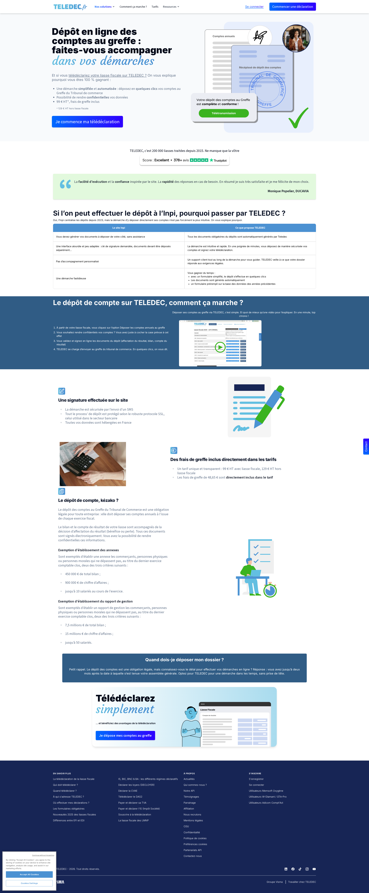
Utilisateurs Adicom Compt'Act (266, 802)
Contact (366, 446)
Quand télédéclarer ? (65, 790)
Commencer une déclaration (292, 6)
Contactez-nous (193, 856)
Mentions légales (193, 820)
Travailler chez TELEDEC (302, 881)
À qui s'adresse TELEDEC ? (68, 796)
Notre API (189, 790)
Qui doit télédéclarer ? (65, 784)
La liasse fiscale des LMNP (133, 820)
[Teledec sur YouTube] (314, 869)
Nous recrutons (192, 814)
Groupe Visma (275, 881)
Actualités (189, 779)
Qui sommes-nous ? (195, 784)
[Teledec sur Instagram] (307, 869)
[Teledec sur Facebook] (293, 869)
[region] (29, 871)
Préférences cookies (195, 844)
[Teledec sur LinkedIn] (286, 869)
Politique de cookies (195, 838)
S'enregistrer (256, 779)
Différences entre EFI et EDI (68, 820)
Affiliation (189, 808)
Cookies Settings (29, 883)
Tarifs (154, 6)
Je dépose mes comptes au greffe (125, 735)
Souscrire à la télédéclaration (134, 814)
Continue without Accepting (43, 855)
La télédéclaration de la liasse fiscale (73, 779)
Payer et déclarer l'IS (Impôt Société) (139, 808)
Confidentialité (192, 832)
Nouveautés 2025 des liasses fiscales (74, 814)
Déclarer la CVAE (127, 790)
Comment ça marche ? (133, 6)
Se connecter (254, 6)
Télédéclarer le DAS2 (130, 796)
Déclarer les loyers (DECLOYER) (136, 784)
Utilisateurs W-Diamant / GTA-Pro (268, 796)
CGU (186, 826)
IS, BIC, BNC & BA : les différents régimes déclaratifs (148, 779)
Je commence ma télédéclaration (87, 122)
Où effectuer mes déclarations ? (71, 802)
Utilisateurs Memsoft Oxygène (266, 790)
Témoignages (191, 796)
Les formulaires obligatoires (68, 808)
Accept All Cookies (29, 874)
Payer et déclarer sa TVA (132, 802)
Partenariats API (193, 850)
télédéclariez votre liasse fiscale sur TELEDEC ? (108, 75)
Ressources (169, 6)
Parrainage (190, 802)
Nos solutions (103, 6)
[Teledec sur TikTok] (300, 869)
